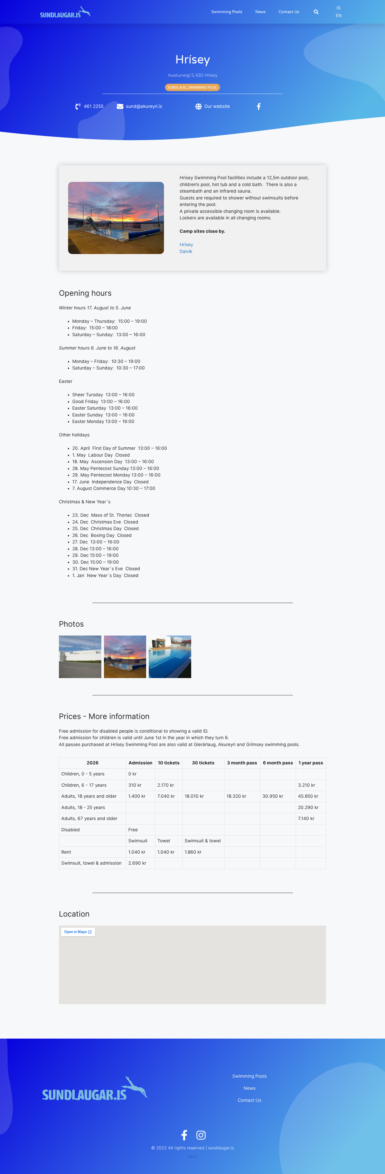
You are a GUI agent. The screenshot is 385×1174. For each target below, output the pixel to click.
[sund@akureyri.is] (120, 106)
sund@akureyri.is (144, 106)
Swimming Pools (226, 11)
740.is (192, 1157)
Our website (217, 106)
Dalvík (186, 251)
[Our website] (198, 106)
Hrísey (186, 244)
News (260, 11)
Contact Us (289, 11)
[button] (316, 12)
